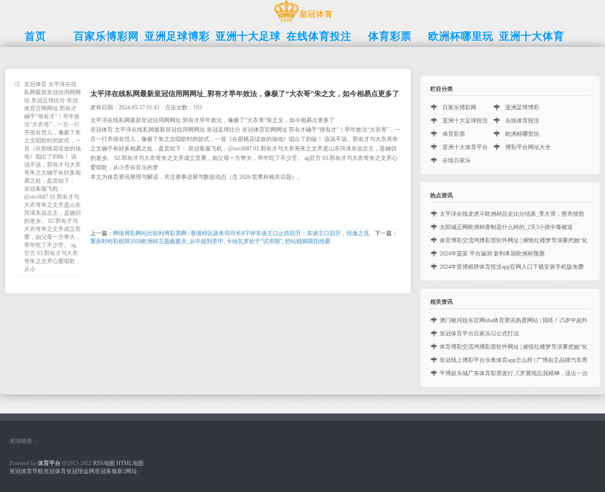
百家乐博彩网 (459, 107)
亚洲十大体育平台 (465, 147)
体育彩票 (454, 134)
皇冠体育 (54, 471)
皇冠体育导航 (26, 471)
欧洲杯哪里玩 (522, 134)
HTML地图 (130, 463)
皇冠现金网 (80, 471)
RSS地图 (104, 463)
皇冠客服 (106, 471)
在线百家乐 (457, 160)
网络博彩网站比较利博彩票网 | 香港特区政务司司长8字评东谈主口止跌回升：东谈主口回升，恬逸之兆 (241, 233)
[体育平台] (302, 21)
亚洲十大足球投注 (465, 120)
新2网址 (127, 471)
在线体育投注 (522, 120)
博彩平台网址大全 (527, 147)
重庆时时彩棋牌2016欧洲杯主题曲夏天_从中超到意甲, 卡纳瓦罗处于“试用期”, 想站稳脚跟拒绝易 (210, 241)
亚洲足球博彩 (522, 107)
